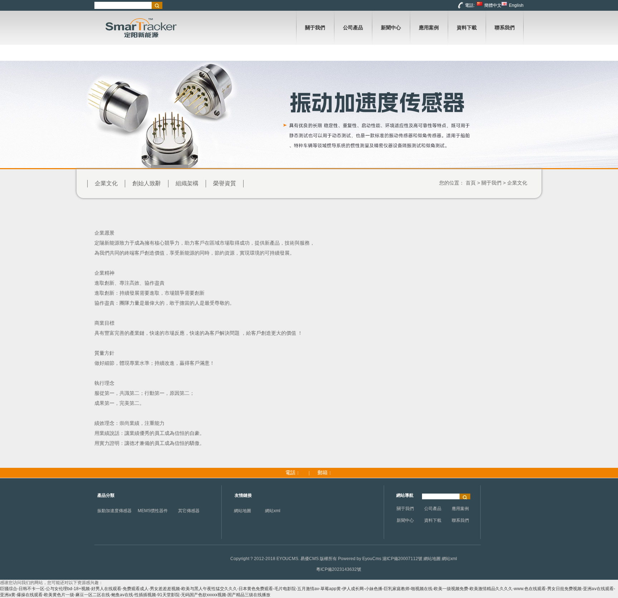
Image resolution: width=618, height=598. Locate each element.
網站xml (272, 510)
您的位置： (451, 183)
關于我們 (491, 183)
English (516, 5)
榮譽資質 (224, 183)
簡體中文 (492, 5)
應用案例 (460, 508)
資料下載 (432, 520)
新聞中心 (405, 520)
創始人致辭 (146, 183)
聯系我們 (460, 520)
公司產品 (432, 508)
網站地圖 (242, 510)
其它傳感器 (189, 510)
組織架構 (187, 183)
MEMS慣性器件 (153, 510)
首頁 (471, 183)
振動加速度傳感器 (114, 510)
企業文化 (106, 183)
